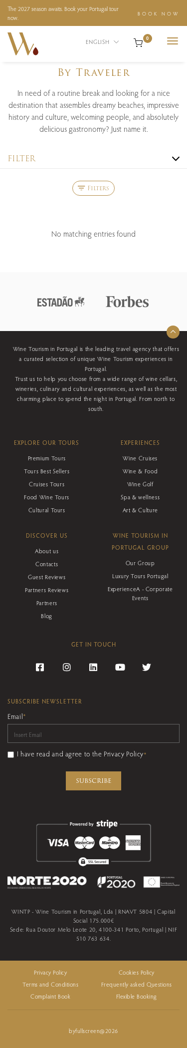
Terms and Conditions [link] (50, 984)
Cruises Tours (46, 484)
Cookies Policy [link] (137, 972)
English (98, 41)
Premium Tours (47, 458)
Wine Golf (140, 484)
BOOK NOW (159, 13)
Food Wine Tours (46, 497)
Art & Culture (140, 510)
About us (46, 551)
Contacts (46, 564)
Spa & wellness (140, 497)
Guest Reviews (46, 577)
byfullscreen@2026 (93, 1031)
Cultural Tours (46, 510)
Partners (46, 603)
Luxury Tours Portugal (140, 576)
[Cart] (138, 41)
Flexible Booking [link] (136, 996)
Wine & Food (140, 471)
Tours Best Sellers (47, 471)
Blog (46, 616)
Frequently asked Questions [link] (136, 984)
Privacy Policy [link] (50, 972)
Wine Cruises (140, 458)
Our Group (140, 563)
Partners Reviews (46, 590)
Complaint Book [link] (50, 996)
